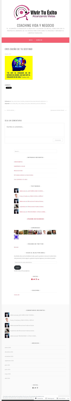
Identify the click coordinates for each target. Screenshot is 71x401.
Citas (12, 101)
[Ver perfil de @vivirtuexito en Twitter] (34, 279)
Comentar (58, 140)
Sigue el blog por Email (35, 253)
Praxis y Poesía (23, 196)
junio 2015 (7, 369)
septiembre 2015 (9, 360)
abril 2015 (7, 378)
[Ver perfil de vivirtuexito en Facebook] (32, 279)
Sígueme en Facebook (35, 219)
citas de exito (17, 101)
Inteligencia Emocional (30, 101)
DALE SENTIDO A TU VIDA (20, 179)
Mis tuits (16, 247)
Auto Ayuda (12, 103)
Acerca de (39, 40)
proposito (38, 103)
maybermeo (22, 206)
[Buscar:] (35, 151)
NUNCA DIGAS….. (11, 110)
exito (26, 103)
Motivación (38, 101)
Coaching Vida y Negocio (35, 25)
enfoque (22, 103)
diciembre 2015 (9, 352)
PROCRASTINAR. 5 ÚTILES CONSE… (36, 212)
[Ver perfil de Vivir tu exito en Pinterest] (36, 279)
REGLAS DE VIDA (18, 170)
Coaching (22, 101)
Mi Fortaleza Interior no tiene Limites (23, 175)
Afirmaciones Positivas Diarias (58, 110)
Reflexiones (43, 101)
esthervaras (22, 191)
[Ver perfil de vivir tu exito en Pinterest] (37, 388)
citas (19, 103)
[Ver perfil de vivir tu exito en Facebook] (33, 388)
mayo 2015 (8, 374)
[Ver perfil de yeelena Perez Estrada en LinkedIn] (38, 279)
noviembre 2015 (9, 356)
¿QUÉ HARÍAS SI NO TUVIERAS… (35, 191)
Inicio (31, 40)
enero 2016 (8, 347)
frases (28, 103)
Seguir (17, 267)
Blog (17, 103)
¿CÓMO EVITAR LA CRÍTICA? (36, 196)
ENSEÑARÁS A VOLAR (19, 166)
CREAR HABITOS (18, 162)
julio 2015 (7, 365)
